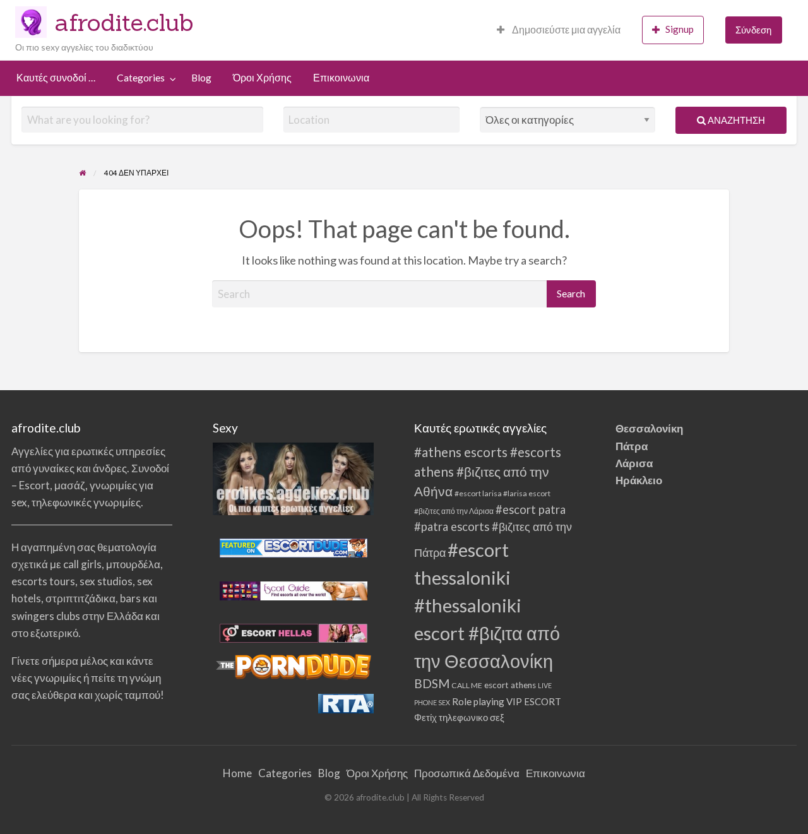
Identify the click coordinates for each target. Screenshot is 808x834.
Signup (679, 29)
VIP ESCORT (533, 701)
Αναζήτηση (735, 120)
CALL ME (466, 685)
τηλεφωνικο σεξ (471, 717)
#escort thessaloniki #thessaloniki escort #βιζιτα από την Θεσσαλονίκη (487, 605)
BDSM (431, 683)
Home (237, 773)
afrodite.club (124, 22)
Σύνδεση (753, 29)
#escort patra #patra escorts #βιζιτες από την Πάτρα (493, 531)
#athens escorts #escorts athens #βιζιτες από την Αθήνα (487, 471)
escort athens (510, 685)
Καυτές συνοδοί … (55, 77)
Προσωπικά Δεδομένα (467, 773)
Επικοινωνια (341, 77)
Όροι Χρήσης (262, 77)
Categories (141, 77)
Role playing (478, 701)
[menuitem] (558, 30)
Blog (201, 77)
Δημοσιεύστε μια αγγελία (565, 29)
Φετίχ (425, 717)
